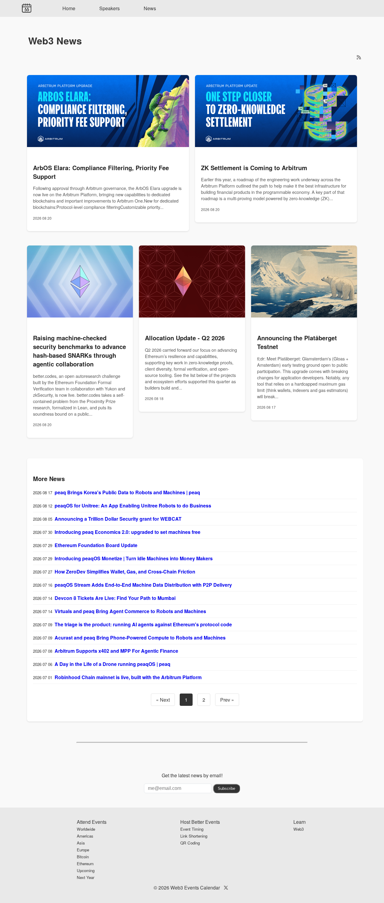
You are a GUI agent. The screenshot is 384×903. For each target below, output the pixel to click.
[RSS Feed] (359, 57)
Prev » (227, 699)
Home (68, 8)
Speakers (109, 8)
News (150, 8)
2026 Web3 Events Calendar (189, 887)
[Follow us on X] (226, 887)
